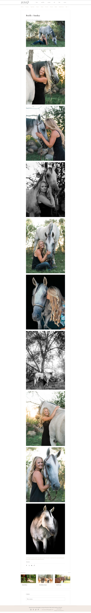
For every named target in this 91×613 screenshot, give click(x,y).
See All (69, 572)
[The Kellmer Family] (45, 578)
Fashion (42, 6)
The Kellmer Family (43, 584)
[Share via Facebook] (26, 565)
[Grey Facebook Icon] (33, 610)
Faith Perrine (58, 584)
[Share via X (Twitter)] (29, 565)
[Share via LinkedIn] (31, 565)
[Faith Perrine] (62, 578)
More (66, 6)
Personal (51, 6)
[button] (49, 2)
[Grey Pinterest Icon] (38, 610)
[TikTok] (36, 610)
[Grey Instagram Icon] (31, 610)
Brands (56, 6)
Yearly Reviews (61, 6)
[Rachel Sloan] (28, 578)
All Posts (22, 6)
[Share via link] (34, 565)
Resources (27, 6)
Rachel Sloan (24, 584)
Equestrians (32, 6)
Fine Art (46, 6)
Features (37, 6)
